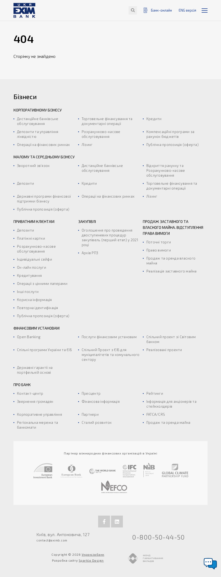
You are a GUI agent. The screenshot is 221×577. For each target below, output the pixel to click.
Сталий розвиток (97, 422)
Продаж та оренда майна (168, 422)
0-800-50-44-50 (158, 537)
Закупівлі (87, 221)
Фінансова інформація (101, 401)
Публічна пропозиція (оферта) (172, 144)
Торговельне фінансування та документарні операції (107, 121)
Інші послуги (28, 291)
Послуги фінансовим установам (109, 337)
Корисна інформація (34, 300)
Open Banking (28, 337)
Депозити (25, 183)
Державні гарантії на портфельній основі (35, 370)
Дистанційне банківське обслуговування (37, 121)
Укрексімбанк (93, 554)
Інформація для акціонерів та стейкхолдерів (171, 403)
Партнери (90, 414)
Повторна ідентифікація (37, 308)
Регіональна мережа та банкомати (37, 424)
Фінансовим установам (36, 328)
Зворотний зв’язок (33, 165)
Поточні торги (158, 242)
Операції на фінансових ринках (43, 144)
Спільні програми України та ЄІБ (44, 350)
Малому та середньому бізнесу (44, 157)
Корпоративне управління (39, 414)
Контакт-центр (30, 393)
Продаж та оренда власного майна (170, 260)
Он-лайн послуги (31, 267)
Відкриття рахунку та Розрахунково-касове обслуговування (165, 170)
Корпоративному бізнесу (37, 110)
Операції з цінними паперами (42, 283)
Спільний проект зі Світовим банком (171, 339)
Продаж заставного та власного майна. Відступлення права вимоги (173, 227)
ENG (187, 10)
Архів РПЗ (90, 253)
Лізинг (87, 144)
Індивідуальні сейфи (34, 259)
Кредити (154, 119)
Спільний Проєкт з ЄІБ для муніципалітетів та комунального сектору (111, 355)
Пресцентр (91, 393)
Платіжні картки (31, 238)
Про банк (22, 384)
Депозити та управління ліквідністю (37, 134)
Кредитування (29, 275)
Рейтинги (154, 393)
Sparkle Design (91, 560)
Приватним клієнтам (33, 221)
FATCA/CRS (155, 414)
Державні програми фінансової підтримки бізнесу (44, 198)
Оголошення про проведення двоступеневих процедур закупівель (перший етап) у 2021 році (110, 237)
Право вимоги (158, 250)
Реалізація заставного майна (171, 271)
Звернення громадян (35, 401)
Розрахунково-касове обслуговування (101, 134)
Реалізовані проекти (164, 350)
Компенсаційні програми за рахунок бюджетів (170, 134)
